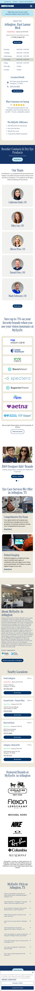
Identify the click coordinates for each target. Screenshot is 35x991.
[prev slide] (2, 454)
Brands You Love (13, 131)
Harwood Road (9, 723)
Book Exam (17, 693)
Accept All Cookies (17, 987)
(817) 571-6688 (8, 733)
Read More (8, 529)
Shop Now (17, 159)
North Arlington (9, 678)
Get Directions (17, 91)
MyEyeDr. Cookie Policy (9, 979)
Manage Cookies (17, 983)
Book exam (17, 42)
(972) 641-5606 (8, 711)
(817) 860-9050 (8, 689)
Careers (15, 1)
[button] (17, 895)
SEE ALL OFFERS (17, 476)
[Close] (33, 972)
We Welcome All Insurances (17, 126)
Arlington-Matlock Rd (12, 745)
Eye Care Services (14, 128)
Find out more (17, 431)
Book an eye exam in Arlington (12, 660)
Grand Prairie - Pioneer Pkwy (14, 700)
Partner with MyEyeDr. (26, 1)
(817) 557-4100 (8, 755)
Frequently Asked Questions (17, 134)
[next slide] (32, 454)
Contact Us (7, 1)
